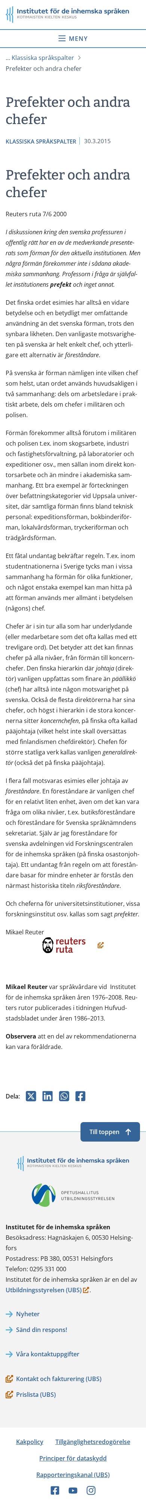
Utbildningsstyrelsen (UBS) (44, 1290)
